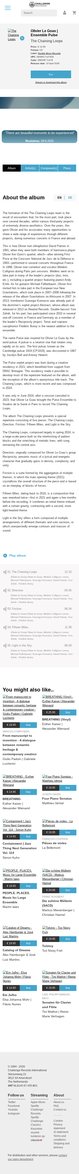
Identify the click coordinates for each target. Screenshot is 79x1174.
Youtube (13, 1109)
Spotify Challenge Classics (37, 1121)
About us (59, 1102)
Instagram (14, 1113)
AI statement (61, 1132)
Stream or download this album (51, 82)
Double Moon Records (49, 53)
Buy (51, 74)
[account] (65, 13)
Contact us (60, 1109)
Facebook (14, 1106)
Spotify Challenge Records (37, 1110)
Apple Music (38, 1102)
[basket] (74, 13)
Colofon (58, 1121)
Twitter (12, 1102)
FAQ (56, 1106)
